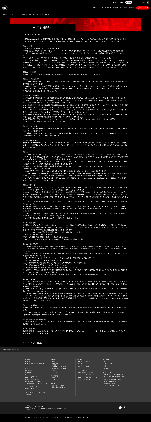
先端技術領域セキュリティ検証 (33, 381)
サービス (100, 8)
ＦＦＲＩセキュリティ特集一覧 (86, 374)
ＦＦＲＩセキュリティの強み (59, 366)
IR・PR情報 (123, 8)
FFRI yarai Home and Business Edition (34, 363)
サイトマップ (55, 417)
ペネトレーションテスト (31, 376)
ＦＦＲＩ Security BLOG (84, 376)
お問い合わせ (142, 8)
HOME (3, 14)
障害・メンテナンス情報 (58, 385)
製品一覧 (8, 14)
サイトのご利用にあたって (31, 417)
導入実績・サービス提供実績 (59, 368)
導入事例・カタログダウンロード (112, 385)
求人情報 (106, 368)
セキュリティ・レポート (84, 361)
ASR (26, 374)
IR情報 (53, 377)
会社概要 (54, 361)
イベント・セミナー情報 (84, 379)
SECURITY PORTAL (83, 370)
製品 (94, 8)
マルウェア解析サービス (31, 387)
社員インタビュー (108, 363)
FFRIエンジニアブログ (83, 365)
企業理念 (54, 365)
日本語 (135, 2)
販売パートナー (56, 372)
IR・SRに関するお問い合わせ (111, 381)
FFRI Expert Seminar (30, 388)
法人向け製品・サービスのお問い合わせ (114, 374)
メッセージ (107, 361)
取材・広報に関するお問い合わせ (112, 379)
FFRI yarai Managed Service (32, 379)
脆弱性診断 (28, 372)
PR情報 (53, 370)
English (143, 2)
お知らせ (132, 8)
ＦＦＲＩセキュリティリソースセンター (88, 377)
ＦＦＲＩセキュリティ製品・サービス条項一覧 (23, 14)
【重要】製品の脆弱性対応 (58, 387)
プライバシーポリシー (44, 417)
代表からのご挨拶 (56, 363)
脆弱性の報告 (81, 363)
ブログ (105, 366)
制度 (105, 365)
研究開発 (108, 8)
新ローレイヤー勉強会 (83, 366)
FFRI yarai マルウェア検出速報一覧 (87, 372)
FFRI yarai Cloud (29, 377)
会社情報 (115, 8)
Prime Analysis (28, 370)
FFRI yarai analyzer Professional (33, 365)
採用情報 (128, 2)
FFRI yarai (27, 361)
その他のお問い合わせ (109, 383)
